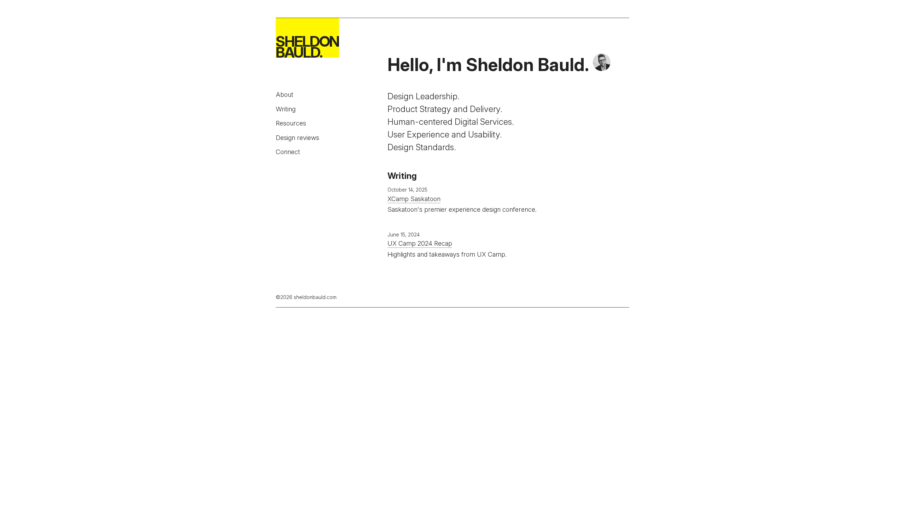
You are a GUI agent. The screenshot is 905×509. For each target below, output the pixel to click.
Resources (291, 123)
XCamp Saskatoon (413, 199)
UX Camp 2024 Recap (419, 243)
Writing (286, 109)
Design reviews (297, 137)
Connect (288, 152)
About (284, 94)
